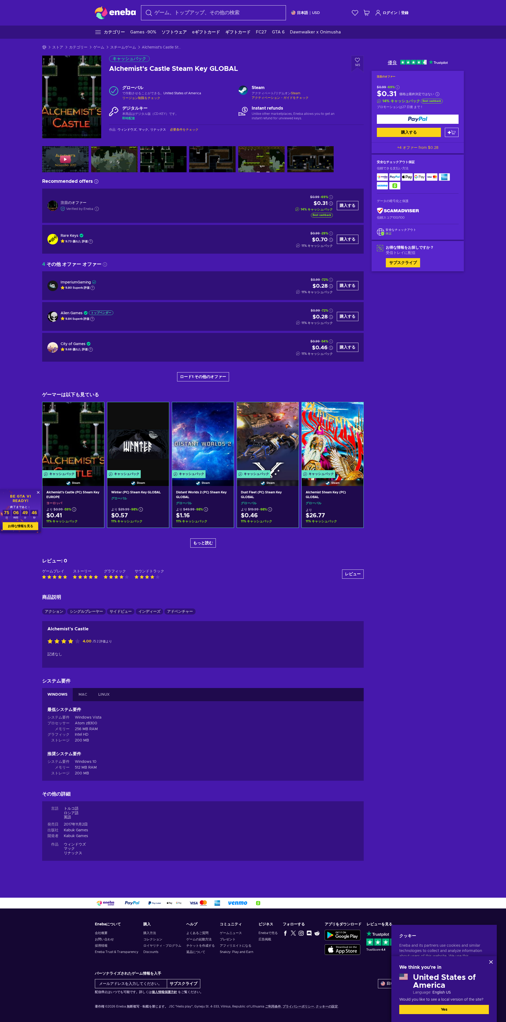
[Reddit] (317, 933)
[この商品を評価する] (65, 641)
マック (69, 849)
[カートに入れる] (452, 132)
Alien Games (71, 313)
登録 (404, 13)
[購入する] (418, 119)
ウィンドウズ (75, 844)
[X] (293, 933)
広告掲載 (265, 939)
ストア (57, 47)
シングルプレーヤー (86, 611)
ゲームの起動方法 (199, 939)
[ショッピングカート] (366, 12)
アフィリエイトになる (235, 945)
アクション (54, 611)
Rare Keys (69, 236)
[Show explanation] (91, 241)
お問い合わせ (104, 939)
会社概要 (101, 933)
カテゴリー (78, 47)
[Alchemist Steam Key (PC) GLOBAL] (332, 437)
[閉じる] (491, 962)
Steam (295, 93)
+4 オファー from (417, 148)
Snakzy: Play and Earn (236, 952)
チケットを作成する (200, 945)
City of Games (73, 344)
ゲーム (98, 47)
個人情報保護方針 (164, 992)
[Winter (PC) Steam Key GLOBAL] (138, 437)
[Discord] (309, 933)
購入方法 (149, 933)
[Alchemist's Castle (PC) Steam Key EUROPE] (73, 437)
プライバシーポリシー (298, 1006)
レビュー (353, 574)
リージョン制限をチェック (141, 98)
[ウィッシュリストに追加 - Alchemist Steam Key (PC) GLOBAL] (354, 410)
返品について (195, 952)
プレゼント (228, 939)
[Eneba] (115, 12)
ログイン (390, 13)
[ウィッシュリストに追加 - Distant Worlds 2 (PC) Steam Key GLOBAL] (224, 410)
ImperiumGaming (76, 282)
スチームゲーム (123, 47)
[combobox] (213, 13)
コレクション (152, 939)
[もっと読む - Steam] (243, 91)
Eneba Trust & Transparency (116, 952)
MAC (83, 694)
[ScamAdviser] (398, 210)
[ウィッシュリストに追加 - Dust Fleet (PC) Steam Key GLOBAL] (289, 410)
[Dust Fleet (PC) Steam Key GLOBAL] (268, 437)
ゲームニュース (231, 933)
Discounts (150, 952)
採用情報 (101, 945)
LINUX (104, 694)
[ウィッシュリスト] (355, 12)
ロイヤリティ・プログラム (162, 945)
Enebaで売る (268, 933)
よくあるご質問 (197, 933)
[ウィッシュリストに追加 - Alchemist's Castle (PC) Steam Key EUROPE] (95, 410)
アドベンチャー (180, 611)
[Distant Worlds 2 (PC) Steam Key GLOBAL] (203, 437)
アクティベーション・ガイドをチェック (280, 97)
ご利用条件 (273, 1006)
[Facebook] (285, 933)
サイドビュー (121, 611)
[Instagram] (301, 933)
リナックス (73, 853)
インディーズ (149, 611)
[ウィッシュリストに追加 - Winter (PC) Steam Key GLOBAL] (160, 410)
